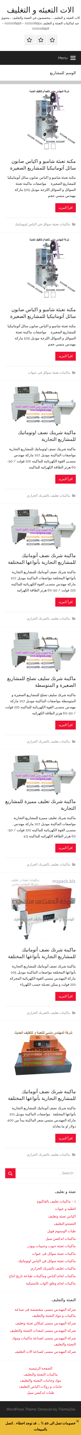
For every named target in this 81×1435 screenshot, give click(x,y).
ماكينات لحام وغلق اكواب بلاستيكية (51, 1283)
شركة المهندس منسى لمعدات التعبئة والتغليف (43, 1331)
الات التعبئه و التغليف (40, 10)
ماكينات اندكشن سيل (61, 1239)
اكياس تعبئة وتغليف (62, 1216)
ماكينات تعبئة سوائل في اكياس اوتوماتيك (42, 224)
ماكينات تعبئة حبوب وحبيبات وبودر (51, 1246)
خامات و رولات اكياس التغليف (40, 1386)
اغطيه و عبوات (65, 1209)
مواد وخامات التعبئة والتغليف (40, 1380)
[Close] (77, 1421)
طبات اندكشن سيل (40, 1392)
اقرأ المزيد (66, 208)
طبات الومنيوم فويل (61, 1231)
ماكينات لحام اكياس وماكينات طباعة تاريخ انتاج (42, 1276)
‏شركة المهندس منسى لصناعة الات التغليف (45, 1352)
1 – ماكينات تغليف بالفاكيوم (56, 1201)
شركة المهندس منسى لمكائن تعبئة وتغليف (45, 1323)
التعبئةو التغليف (65, 1224)
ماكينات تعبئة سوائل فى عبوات (49, 373)
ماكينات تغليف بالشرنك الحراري (48, 495)
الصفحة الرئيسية (40, 1368)
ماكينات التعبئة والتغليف (41, 1374)
